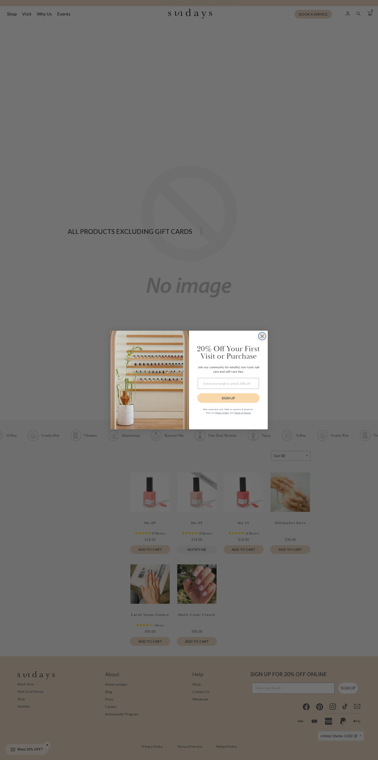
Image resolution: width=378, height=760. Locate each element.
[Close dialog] (262, 336)
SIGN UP (228, 398)
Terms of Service (242, 413)
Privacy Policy (222, 413)
